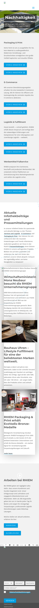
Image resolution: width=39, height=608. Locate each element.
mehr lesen (8, 453)
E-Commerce (10, 82)
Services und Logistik (12, 234)
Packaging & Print (13, 42)
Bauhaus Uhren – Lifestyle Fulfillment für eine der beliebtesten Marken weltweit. (19, 354)
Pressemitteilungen (16, 246)
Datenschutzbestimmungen (20, 592)
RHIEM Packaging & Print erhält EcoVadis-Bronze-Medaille (18, 422)
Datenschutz (8, 607)
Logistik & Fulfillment (15, 122)
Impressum (8, 604)
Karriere (11, 525)
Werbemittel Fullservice (16, 162)
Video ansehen (14, 65)
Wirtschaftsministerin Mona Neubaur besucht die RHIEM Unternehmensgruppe (20, 282)
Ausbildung (12, 533)
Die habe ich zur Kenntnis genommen (19, 593)
